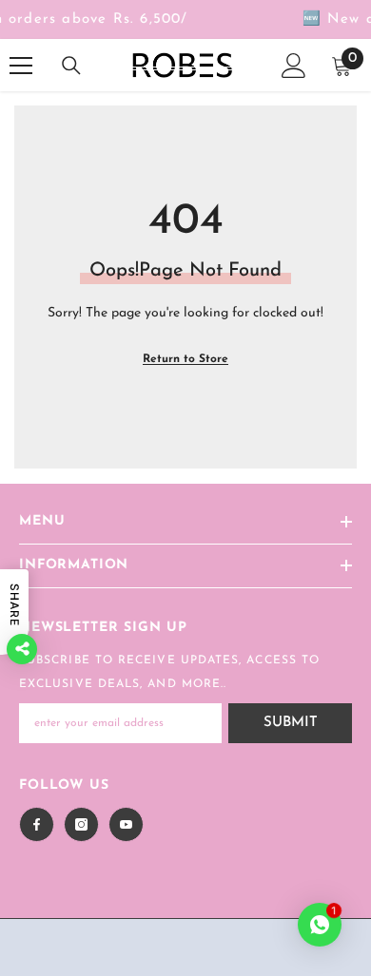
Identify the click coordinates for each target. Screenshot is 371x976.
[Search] (71, 65)
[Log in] (294, 65)
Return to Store (185, 359)
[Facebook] (36, 824)
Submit (291, 723)
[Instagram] (81, 824)
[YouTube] (126, 824)
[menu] (21, 65)
